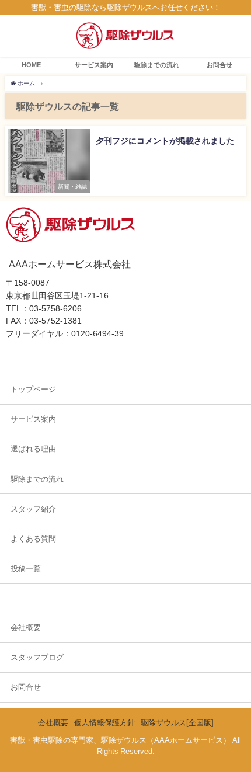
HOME (31, 64)
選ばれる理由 (33, 449)
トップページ (33, 389)
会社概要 (26, 627)
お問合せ (219, 64)
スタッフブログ (37, 657)
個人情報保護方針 (104, 722)
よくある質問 (33, 539)
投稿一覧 (26, 568)
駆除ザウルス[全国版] (177, 722)
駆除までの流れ (156, 64)
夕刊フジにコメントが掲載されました (165, 141)
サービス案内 (94, 64)
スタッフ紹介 (33, 509)
